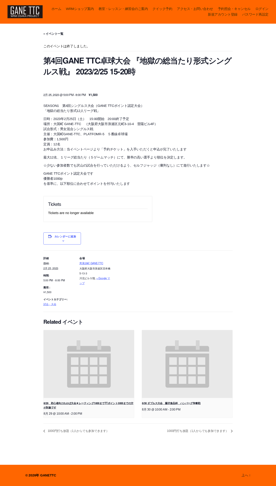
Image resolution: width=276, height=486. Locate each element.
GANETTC (48, 475)
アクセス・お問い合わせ (195, 9)
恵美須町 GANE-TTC (91, 263)
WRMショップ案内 (80, 9)
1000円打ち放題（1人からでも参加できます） (78, 430)
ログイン (261, 9)
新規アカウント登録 (223, 14)
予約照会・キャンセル (234, 9)
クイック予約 (162, 9)
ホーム (56, 9)
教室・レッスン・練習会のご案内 (123, 9)
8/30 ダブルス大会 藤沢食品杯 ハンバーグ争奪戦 (171, 403)
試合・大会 (49, 304)
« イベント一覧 (53, 33)
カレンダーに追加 (65, 236)
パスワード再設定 (255, 14)
